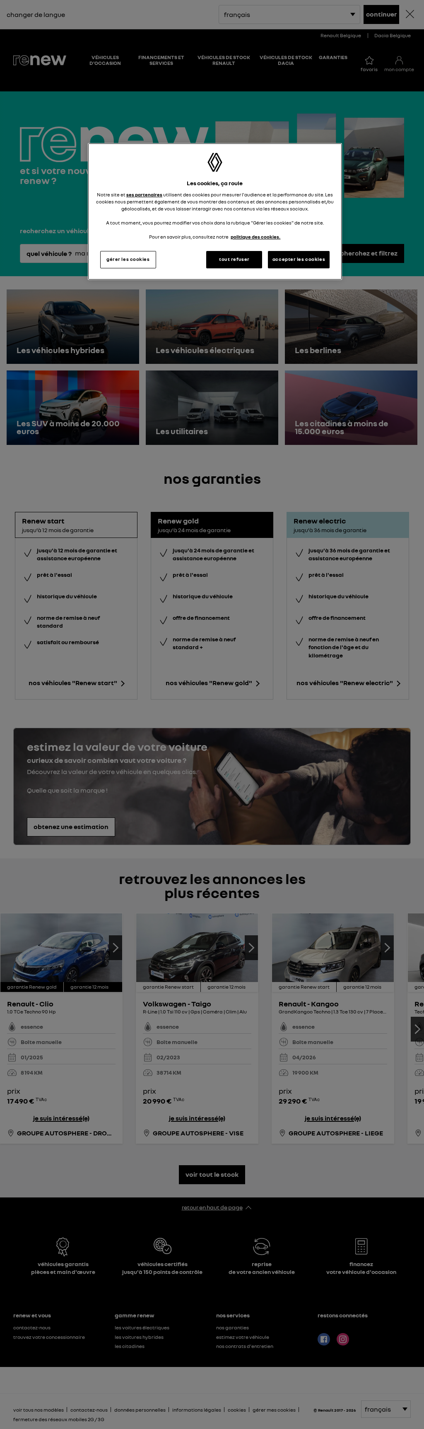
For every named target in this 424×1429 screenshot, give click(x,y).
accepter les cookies (298, 259)
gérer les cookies (128, 259)
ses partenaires (144, 195)
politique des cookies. (255, 237)
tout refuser (234, 259)
